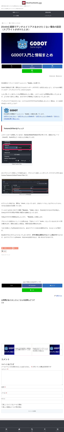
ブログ (16, 248)
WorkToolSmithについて (11, 424)
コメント (4, 369)
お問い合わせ (52, 424)
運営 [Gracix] (32, 427)
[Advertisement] (17, 267)
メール (4, 393)
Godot (4, 251)
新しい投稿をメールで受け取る (12, 407)
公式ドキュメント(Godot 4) (26, 116)
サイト (3, 398)
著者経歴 (32, 424)
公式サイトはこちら (10, 116)
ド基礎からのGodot (7, 248)
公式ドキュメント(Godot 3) (44, 116)
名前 (3, 387)
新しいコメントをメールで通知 (12, 404)
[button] (59, 288)
